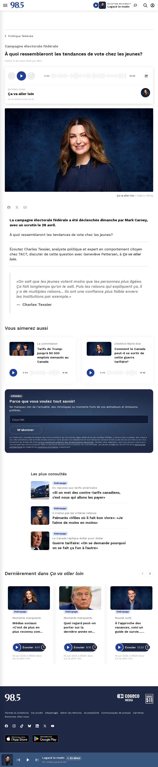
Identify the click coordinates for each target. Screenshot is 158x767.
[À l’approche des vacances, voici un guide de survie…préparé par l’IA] (131, 598)
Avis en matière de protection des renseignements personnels (66, 442)
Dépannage (51, 712)
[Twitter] (17, 207)
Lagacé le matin (118, 6)
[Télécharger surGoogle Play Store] (45, 739)
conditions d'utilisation (48, 447)
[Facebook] (9, 207)
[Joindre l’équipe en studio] (135, 5)
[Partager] (146, 76)
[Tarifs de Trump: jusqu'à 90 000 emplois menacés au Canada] (21, 349)
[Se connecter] (152, 5)
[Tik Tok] (21, 725)
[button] (18, 760)
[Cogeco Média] (128, 700)
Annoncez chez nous (17, 716)
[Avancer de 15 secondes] (31, 76)
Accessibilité (91, 712)
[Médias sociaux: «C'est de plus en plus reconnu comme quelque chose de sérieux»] (29, 598)
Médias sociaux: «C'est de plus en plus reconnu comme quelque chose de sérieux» (29, 627)
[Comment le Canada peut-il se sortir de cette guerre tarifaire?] (99, 349)
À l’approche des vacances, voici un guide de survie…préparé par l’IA (129, 627)
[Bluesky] (29, 725)
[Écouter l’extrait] (21, 76)
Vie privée (37, 712)
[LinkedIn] (37, 725)
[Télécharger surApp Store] (17, 739)
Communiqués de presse (116, 712)
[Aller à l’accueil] (17, 7)
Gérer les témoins (71, 712)
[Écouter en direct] (96, 5)
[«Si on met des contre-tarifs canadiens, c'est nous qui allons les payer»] (40, 490)
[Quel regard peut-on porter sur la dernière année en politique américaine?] (80, 598)
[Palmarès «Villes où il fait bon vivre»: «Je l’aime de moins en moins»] (40, 515)
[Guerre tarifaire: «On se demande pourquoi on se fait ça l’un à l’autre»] (40, 541)
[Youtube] (52, 725)
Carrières (138, 712)
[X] (44, 725)
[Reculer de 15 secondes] (11, 76)
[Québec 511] (149, 702)
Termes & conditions (17, 712)
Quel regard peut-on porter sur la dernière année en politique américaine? (80, 627)
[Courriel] (25, 207)
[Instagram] (14, 725)
